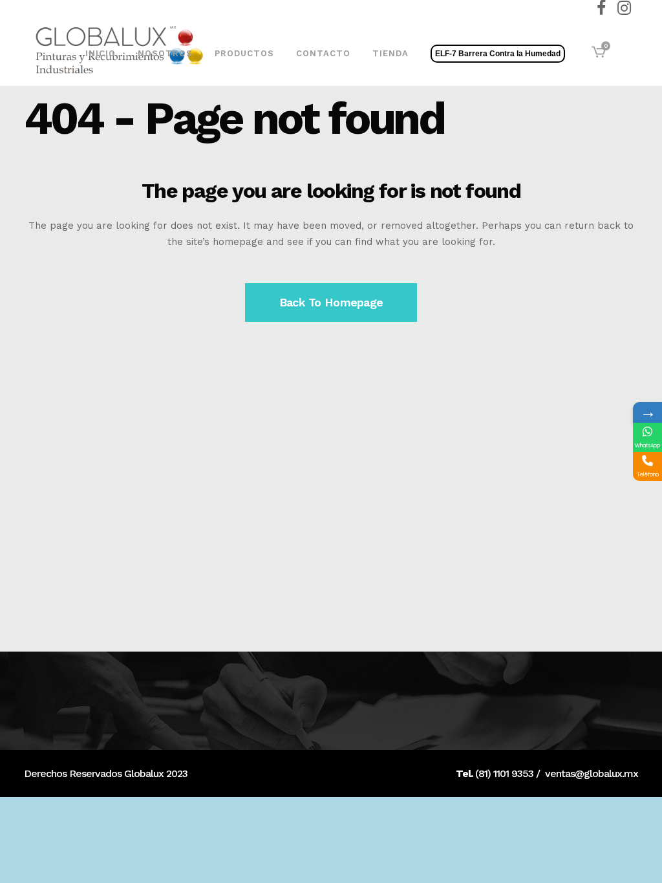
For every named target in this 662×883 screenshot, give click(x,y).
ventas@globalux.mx (591, 773)
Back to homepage (331, 302)
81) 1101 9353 (505, 773)
